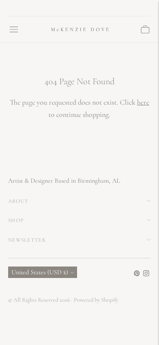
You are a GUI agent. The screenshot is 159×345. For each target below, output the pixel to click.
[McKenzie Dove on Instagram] (146, 274)
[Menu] (14, 29)
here (143, 102)
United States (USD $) (39, 272)
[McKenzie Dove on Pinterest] (137, 274)
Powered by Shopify (96, 299)
